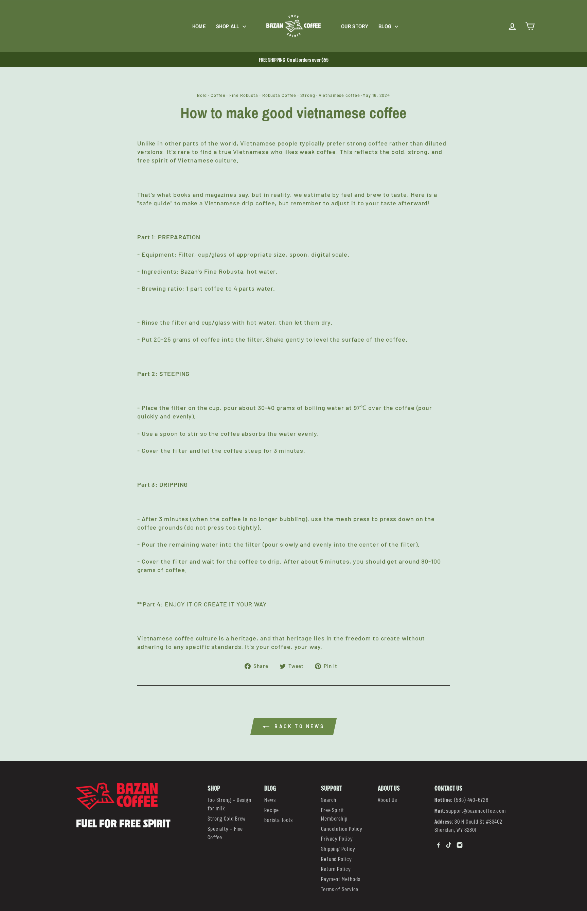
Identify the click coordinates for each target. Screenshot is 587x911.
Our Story (354, 26)
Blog (385, 26)
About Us (387, 799)
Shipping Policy (338, 848)
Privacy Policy (337, 838)
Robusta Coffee (279, 95)
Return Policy (336, 868)
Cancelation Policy (341, 828)
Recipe (271, 809)
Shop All (228, 26)
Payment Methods (340, 878)
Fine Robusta (243, 95)
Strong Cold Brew (227, 818)
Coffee (218, 95)
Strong (307, 95)
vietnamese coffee (339, 95)
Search (328, 799)
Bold (202, 95)
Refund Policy (336, 858)
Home (199, 26)
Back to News (298, 726)
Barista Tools (278, 819)
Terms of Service (339, 889)
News (270, 799)
